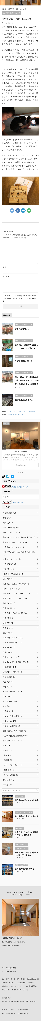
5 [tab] (25, 472)
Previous (4, 447)
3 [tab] (20, 472)
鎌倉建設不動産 (23, 1009)
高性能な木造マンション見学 (26, 800)
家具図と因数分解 (20, 451)
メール (6, 277)
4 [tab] (23, 472)
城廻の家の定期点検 (15, 414)
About (9, 892)
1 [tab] (16, 472)
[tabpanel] (20, 446)
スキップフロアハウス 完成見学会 (21, 411)
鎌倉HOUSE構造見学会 (24, 869)
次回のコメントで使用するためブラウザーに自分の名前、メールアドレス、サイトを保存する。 (20, 298)
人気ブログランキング (20, 487)
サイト (5, 286)
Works (32, 892)
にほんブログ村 (17, 502)
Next (37, 447)
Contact (27, 895)
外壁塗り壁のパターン (24, 361)
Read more (20, 465)
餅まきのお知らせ (22, 329)
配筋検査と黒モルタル (24, 400)
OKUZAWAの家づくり (20, 892)
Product (13, 895)
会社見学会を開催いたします (26, 816)
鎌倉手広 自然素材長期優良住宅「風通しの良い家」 (19, 1001)
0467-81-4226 (11, 968)
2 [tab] (18, 472)
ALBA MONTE (23, 1013)
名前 (5, 267)
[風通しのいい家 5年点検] (23, 210)
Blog (20, 895)
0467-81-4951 (11, 971)
